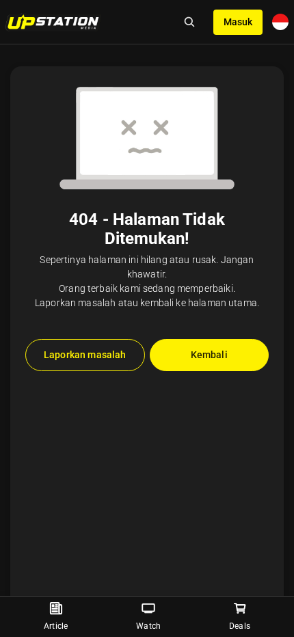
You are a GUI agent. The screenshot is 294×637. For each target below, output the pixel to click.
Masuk (238, 21)
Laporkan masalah (85, 354)
